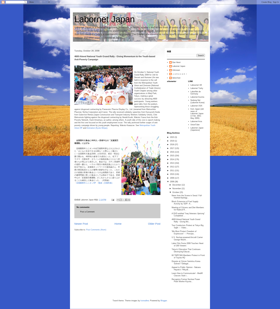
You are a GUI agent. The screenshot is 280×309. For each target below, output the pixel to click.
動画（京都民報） (106, 183)
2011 (172, 170)
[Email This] (118, 199)
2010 (172, 174)
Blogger (164, 300)
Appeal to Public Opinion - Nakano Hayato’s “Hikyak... (186, 268)
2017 (172, 148)
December (177, 185)
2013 (172, 163)
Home (117, 223)
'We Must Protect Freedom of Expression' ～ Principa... (184, 232)
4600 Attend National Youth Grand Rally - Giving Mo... (186, 220)
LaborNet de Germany (195, 92)
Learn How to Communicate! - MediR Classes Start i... (187, 274)
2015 (172, 155)
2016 (172, 152)
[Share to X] (123, 199)
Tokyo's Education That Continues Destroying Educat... (186, 250)
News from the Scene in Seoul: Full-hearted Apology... (187, 196)
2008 (172, 182)
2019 (172, 141)
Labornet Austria (197, 97)
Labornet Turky (196, 88)
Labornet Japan (104, 19)
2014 (172, 159)
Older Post (154, 223)
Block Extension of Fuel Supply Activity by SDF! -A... (185, 202)
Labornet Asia (196, 121)
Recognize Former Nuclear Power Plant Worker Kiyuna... (186, 280)
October (176, 192)
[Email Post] (113, 200)
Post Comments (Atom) (96, 230)
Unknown (176, 70)
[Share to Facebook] (126, 199)
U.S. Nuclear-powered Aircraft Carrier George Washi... (187, 238)
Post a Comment (87, 212)
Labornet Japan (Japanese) (196, 129)
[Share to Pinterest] (129, 199)
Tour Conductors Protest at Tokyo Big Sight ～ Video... (187, 226)
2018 (172, 144)
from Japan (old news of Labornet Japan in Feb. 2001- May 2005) (197, 113)
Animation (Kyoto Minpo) (96, 128)
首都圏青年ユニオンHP (86, 183)
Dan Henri (176, 62)
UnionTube (195, 125)
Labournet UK (196, 85)
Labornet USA (196, 106)
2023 (172, 137)
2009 (172, 178)
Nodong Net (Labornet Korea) (197, 101)
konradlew (145, 300)
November (177, 188)
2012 (172, 167)
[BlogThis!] (120, 199)
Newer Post (81, 223)
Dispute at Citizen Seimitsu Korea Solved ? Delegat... (186, 262)
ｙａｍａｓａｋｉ (179, 74)
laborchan (176, 78)
